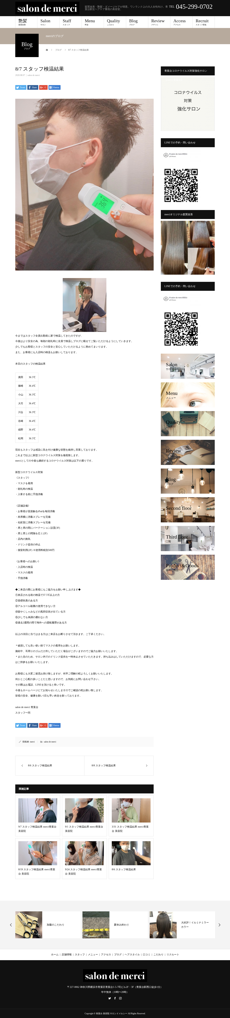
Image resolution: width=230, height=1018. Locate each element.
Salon (45, 22)
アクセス (106, 954)
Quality (113, 22)
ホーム (55, 954)
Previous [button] (11, 925)
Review (158, 22)
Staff (67, 22)
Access (179, 22)
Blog (133, 22)
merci (32, 741)
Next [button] (219, 925)
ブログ (118, 954)
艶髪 (23, 22)
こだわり (158, 954)
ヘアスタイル (132, 954)
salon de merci (33, 75)
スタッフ (80, 954)
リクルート (173, 954)
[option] (48, 924)
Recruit (202, 22)
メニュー (93, 954)
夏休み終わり (54, 924)
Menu (90, 22)
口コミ (146, 954)
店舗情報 (67, 954)
